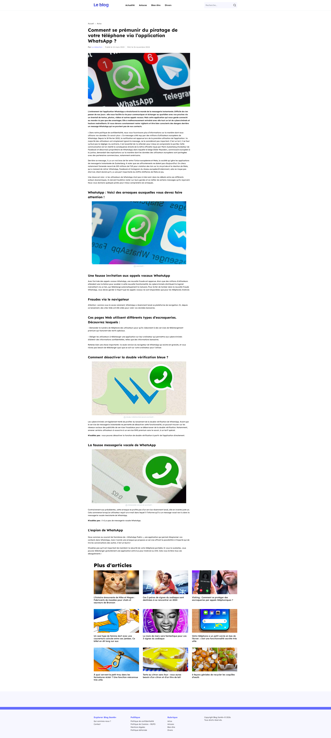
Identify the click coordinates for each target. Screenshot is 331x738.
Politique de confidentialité (142, 721)
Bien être (155, 5)
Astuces (143, 5)
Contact (97, 724)
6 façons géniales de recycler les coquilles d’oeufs (213, 675)
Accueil (91, 23)
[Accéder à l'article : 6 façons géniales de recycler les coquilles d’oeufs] (214, 659)
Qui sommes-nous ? (102, 721)
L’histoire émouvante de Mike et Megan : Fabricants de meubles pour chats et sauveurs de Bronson (114, 600)
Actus (99, 23)
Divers (168, 5)
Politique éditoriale (139, 730)
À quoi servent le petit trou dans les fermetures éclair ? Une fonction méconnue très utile (116, 677)
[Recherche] (235, 5)
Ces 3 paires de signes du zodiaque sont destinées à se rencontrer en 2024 (163, 598)
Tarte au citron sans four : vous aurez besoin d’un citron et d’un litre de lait (162, 675)
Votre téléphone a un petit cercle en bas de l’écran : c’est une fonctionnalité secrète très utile (214, 638)
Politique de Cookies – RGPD (143, 724)
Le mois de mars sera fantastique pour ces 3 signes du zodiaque (165, 637)
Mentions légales (138, 727)
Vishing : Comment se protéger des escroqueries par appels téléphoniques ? (212, 598)
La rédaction (96, 47)
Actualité (130, 5)
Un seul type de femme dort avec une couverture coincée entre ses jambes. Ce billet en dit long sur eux (114, 638)
